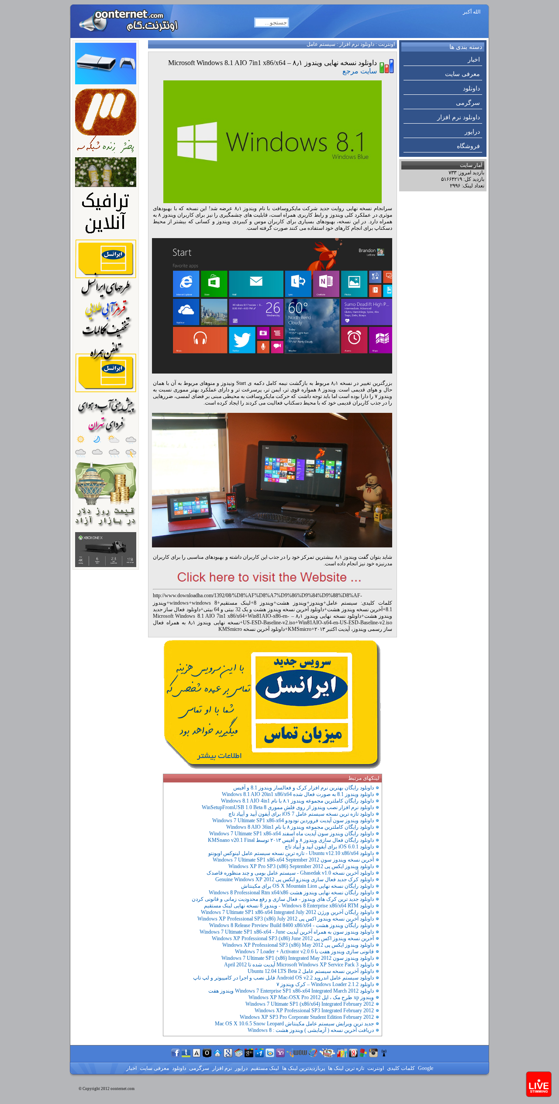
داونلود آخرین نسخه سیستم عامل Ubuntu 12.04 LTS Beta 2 (311, 971)
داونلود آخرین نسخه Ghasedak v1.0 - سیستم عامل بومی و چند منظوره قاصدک (290, 873)
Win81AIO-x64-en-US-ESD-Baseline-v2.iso (345, 622)
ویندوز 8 (263, 603)
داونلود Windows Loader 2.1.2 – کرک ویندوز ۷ (325, 984)
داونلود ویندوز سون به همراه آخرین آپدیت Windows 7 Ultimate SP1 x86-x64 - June (287, 932)
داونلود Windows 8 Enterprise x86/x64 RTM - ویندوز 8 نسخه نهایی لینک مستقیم (289, 906)
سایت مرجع (359, 71)
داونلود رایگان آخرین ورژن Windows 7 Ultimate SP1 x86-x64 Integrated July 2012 (287, 912)
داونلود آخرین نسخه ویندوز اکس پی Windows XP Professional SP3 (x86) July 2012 (285, 919)
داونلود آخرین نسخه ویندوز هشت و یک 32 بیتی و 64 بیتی (264, 609)
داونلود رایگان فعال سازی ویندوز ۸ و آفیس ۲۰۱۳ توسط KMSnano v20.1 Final (291, 840)
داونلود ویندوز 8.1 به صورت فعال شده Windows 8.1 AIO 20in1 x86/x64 (298, 794)
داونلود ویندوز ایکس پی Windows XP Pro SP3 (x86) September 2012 (301, 866)
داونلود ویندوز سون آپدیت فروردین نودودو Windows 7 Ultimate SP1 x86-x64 (293, 820)
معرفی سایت (462, 74)
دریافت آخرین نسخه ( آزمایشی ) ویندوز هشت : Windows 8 (311, 1030)
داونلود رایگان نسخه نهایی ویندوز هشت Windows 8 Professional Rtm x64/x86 (291, 892)
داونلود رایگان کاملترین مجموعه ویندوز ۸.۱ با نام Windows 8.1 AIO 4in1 (297, 801)
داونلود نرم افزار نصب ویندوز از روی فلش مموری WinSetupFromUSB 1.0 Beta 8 (288, 807)
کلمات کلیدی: (376, 603)
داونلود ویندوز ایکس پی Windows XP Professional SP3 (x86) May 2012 (298, 945)
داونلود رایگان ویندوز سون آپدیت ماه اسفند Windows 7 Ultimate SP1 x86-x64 (291, 834)
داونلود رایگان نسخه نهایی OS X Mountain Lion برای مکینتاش (307, 886)
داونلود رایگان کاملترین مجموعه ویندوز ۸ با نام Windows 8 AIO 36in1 (300, 827)
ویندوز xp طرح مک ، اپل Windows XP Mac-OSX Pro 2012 (311, 997)
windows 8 (204, 603)
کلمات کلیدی (400, 1068)
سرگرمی (468, 103)
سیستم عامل (321, 44)
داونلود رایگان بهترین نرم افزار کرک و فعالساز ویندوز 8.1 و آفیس (303, 788)
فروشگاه (468, 146)
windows (179, 603)
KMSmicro (299, 629)
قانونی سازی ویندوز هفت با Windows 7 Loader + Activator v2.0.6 (304, 951)
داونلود (471, 88)
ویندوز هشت (291, 603)
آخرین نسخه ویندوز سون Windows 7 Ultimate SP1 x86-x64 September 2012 (293, 860)
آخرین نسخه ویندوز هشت (355, 609)
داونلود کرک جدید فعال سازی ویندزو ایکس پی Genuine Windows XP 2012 (294, 879)
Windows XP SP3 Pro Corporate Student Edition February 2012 (307, 1017)
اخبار (474, 59)
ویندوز (316, 603)
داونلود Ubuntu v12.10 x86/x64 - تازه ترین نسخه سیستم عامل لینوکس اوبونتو (291, 853)
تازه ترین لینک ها (345, 1068)
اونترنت (386, 44)
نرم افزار (221, 1068)
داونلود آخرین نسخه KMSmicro (251, 629)
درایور (472, 131)
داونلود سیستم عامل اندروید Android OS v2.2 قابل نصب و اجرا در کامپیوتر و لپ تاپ (283, 978)
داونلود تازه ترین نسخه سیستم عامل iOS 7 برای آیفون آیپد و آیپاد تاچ (301, 814)
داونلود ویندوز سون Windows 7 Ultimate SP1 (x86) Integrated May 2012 (297, 958)
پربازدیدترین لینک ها (303, 1068)
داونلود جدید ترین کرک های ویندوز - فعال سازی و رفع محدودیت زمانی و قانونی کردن (283, 899)
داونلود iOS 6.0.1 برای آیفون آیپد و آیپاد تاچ (329, 847)
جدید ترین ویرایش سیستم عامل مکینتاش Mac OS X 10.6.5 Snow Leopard (294, 1024)
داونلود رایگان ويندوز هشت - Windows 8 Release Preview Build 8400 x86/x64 (291, 925)
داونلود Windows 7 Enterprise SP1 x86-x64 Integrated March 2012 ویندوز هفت (291, 991)
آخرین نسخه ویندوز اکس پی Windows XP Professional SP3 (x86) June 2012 (293, 938)
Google (425, 1068)
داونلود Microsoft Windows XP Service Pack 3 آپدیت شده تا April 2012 (299, 965)
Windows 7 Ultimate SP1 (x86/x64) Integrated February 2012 (309, 1004)
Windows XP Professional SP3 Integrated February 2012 (314, 1010)
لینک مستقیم (235, 603)
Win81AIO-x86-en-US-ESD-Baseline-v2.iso (269, 619)
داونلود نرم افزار (458, 117)
